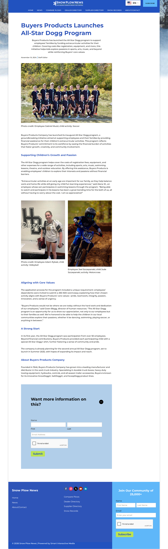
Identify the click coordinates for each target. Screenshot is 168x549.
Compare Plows (71, 497)
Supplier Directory (73, 506)
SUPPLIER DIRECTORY (94, 10)
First (33, 429)
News (15, 502)
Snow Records (71, 511)
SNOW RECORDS (114, 10)
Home (15, 498)
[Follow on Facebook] (66, 489)
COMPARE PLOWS (53, 10)
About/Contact (19, 507)
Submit (38, 453)
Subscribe (150, 3)
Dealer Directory (72, 501)
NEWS (39, 10)
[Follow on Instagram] (71, 489)
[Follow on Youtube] (81, 489)
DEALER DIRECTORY (73, 10)
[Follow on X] (76, 489)
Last (69, 429)
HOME (30, 10)
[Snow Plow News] (68, 3)
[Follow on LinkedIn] (86, 489)
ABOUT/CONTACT (132, 10)
